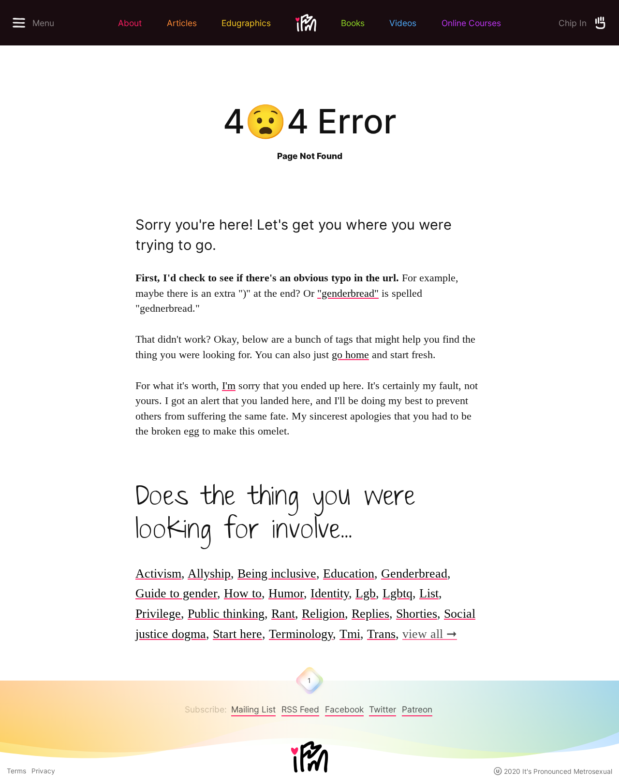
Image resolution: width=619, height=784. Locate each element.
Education (348, 573)
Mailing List (253, 709)
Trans (381, 634)
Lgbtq (398, 593)
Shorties (416, 614)
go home (350, 355)
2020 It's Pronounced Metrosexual (557, 771)
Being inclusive (276, 573)
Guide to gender (176, 593)
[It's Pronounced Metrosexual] (305, 22)
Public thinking (226, 614)
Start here (237, 634)
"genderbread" (348, 293)
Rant (283, 614)
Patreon (417, 709)
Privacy (43, 771)
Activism (158, 573)
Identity (329, 593)
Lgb (365, 593)
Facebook (344, 709)
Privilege (158, 614)
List (429, 593)
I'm (229, 386)
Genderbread (414, 573)
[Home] (309, 758)
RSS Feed (300, 709)
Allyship (209, 573)
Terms (16, 771)
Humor (286, 593)
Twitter (382, 709)
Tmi (349, 634)
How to (243, 593)
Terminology (301, 634)
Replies (370, 614)
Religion (323, 614)
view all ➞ (429, 634)
